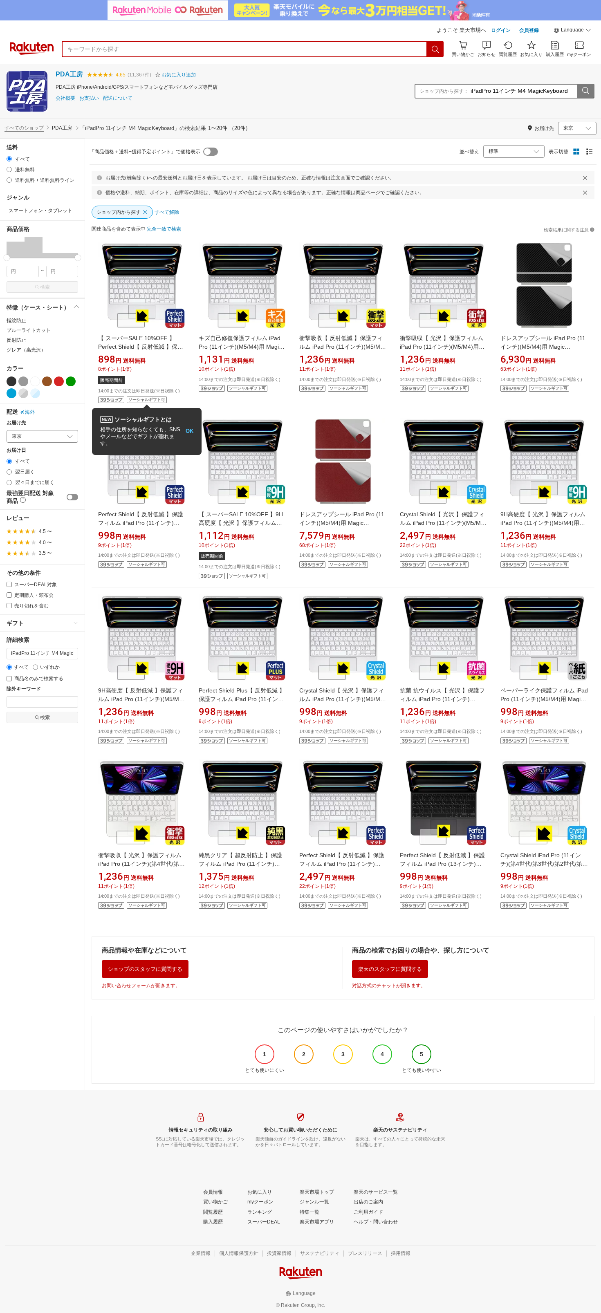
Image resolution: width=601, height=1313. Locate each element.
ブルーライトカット (29, 330)
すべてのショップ (24, 128)
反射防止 (16, 340)
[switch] (72, 497)
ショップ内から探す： (444, 91)
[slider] (7, 258)
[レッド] (59, 381)
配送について (117, 98)
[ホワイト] (35, 381)
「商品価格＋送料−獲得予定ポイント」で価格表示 (145, 152)
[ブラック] (11, 381)
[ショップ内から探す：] (585, 91)
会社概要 (65, 98)
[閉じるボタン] (585, 177)
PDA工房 (69, 74)
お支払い (89, 98)
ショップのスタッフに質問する (145, 969)
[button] (572, 31)
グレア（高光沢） (26, 350)
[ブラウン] (47, 381)
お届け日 (16, 450)
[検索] (435, 49)
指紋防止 (16, 320)
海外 (30, 412)
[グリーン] (71, 381)
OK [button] (189, 431)
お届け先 (16, 423)
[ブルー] (11, 393)
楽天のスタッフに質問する (390, 969)
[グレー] (23, 381)
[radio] (9, 158)
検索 (45, 287)
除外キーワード (24, 689)
